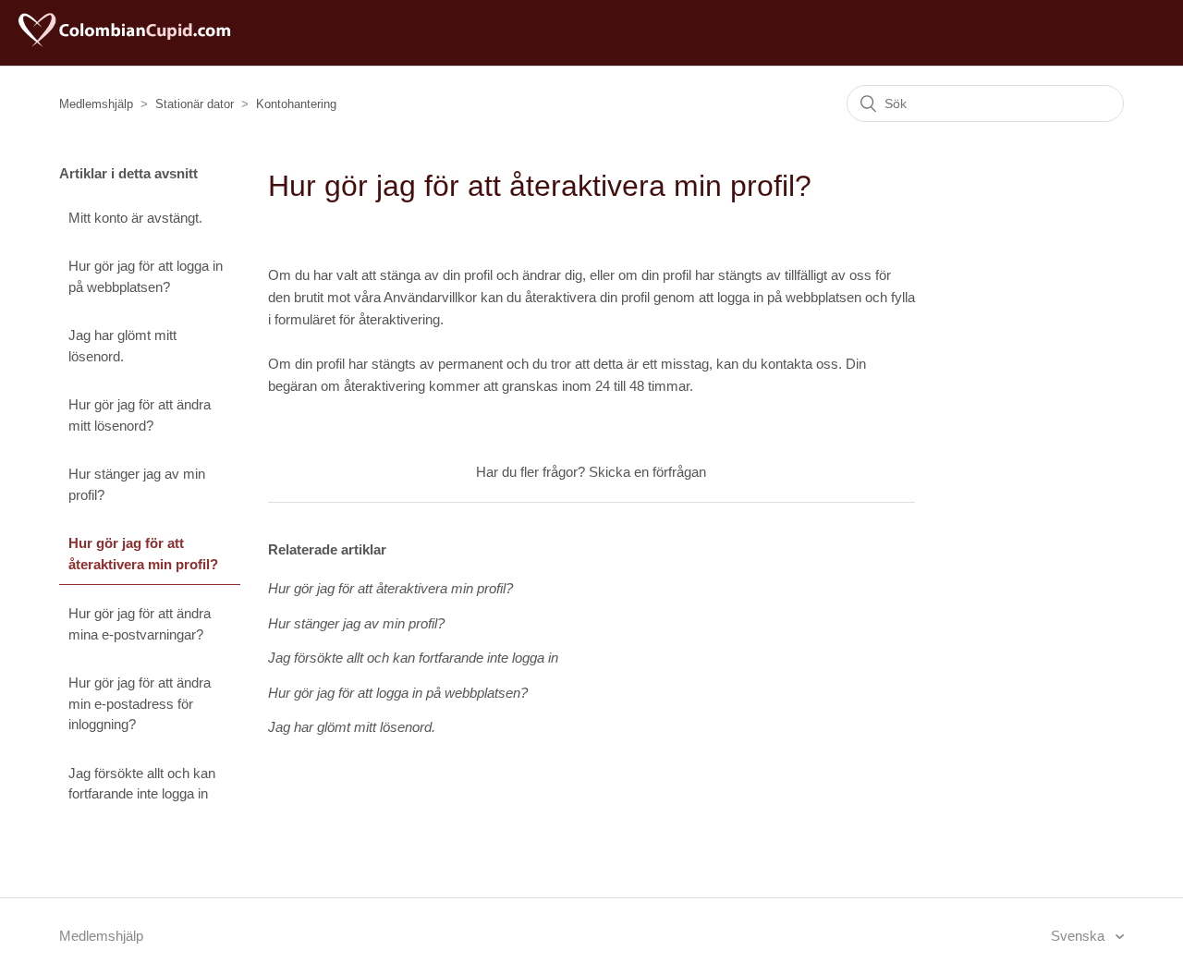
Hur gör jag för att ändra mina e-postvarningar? (139, 623)
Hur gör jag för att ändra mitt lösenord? (139, 414)
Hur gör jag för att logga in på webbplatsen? (145, 276)
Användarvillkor (432, 297)
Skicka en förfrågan (647, 472)
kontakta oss (799, 364)
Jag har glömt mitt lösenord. (122, 345)
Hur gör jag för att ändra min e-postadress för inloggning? (139, 703)
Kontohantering (296, 104)
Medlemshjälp (96, 104)
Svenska (1079, 936)
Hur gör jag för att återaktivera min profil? (143, 553)
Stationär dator (194, 104)
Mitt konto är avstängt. (135, 217)
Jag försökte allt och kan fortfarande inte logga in (141, 783)
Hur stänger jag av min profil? (136, 484)
